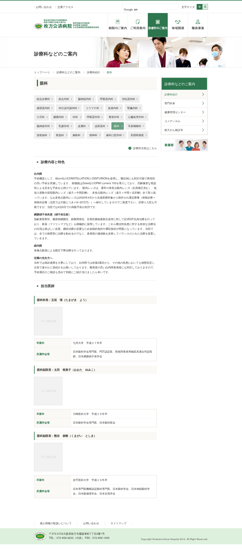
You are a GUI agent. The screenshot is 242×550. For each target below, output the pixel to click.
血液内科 (113, 108)
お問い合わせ (44, 7)
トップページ (42, 72)
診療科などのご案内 (68, 72)
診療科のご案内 (158, 25)
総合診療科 (43, 99)
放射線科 (42, 135)
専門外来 (169, 103)
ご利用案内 (138, 25)
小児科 (41, 117)
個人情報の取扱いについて (56, 523)
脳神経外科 (43, 126)
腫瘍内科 (58, 117)
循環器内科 (43, 108)
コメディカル (172, 121)
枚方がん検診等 (173, 130)
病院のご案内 (118, 25)
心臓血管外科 (136, 117)
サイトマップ (118, 523)
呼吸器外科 (93, 117)
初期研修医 (137, 135)
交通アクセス (65, 7)
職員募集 (198, 25)
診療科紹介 (93, 72)
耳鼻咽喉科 (134, 126)
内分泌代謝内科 (68, 108)
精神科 (93, 135)
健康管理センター (175, 112)
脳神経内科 (84, 99)
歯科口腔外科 (114, 135)
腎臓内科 (132, 108)
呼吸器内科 (106, 99)
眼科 (116, 126)
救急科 (60, 135)
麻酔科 (77, 135)
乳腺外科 (64, 126)
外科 (75, 117)
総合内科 (64, 99)
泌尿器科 (100, 126)
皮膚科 (82, 126)
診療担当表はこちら (145, 148)
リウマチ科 (92, 108)
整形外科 (114, 117)
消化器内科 (128, 99)
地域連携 (178, 25)
